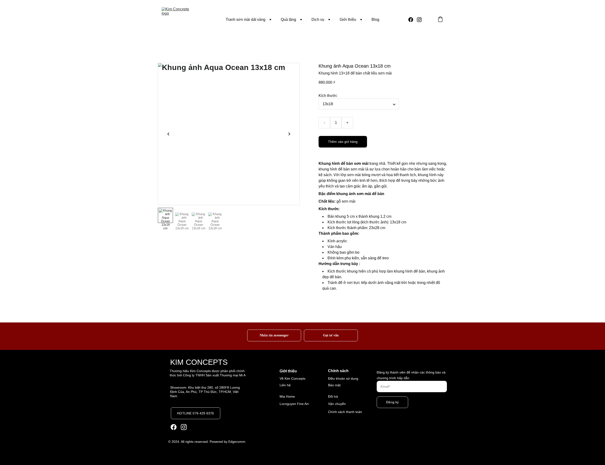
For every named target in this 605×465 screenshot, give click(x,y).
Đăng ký (392, 402)
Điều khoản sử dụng (343, 378)
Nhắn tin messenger (274, 335)
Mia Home (287, 396)
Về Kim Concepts (292, 378)
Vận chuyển (337, 404)
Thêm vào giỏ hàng (343, 141)
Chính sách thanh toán (345, 412)
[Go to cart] (440, 19)
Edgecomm (236, 441)
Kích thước (328, 96)
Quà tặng (288, 19)
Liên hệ (285, 385)
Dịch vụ (317, 19)
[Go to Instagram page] (419, 19)
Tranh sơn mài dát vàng (245, 19)
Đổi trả (333, 396)
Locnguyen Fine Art (294, 404)
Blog (375, 19)
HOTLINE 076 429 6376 (195, 413)
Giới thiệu (348, 19)
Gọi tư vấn (331, 335)
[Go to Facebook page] (412, 19)
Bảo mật (334, 385)
